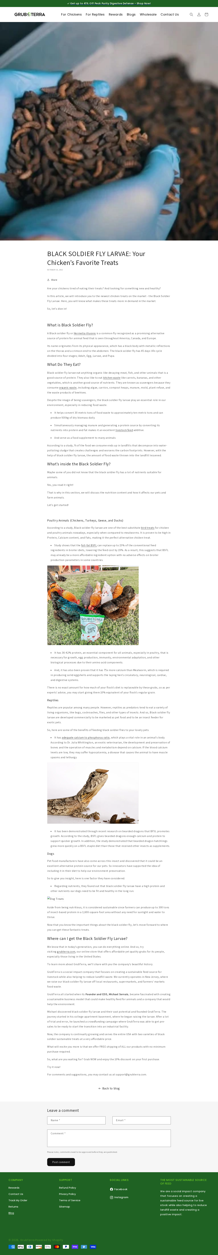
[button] (191, 14)
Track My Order (18, 1200)
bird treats (147, 528)
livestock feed (124, 430)
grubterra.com (66, 951)
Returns (13, 1206)
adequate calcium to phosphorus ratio (86, 737)
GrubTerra (27, 1240)
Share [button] (54, 279)
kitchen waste (112, 377)
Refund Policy (67, 1187)
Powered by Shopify (49, 1240)
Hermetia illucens (85, 333)
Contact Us (16, 1194)
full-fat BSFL (89, 545)
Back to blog (111, 1088)
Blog (11, 1213)
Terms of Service (69, 1200)
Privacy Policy (67, 1194)
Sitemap (64, 1206)
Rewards (14, 1187)
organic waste (68, 387)
